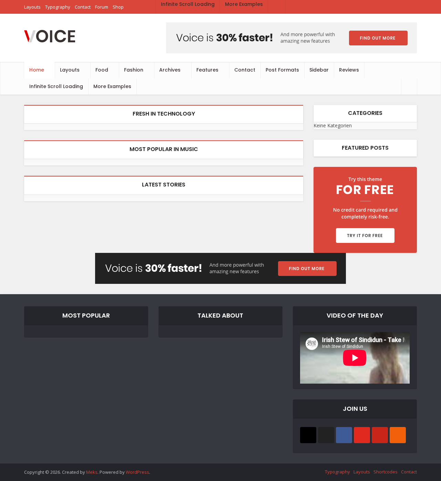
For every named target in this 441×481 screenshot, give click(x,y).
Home (36, 69)
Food (101, 69)
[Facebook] (344, 435)
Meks (92, 472)
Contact (244, 69)
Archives (170, 69)
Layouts (70, 69)
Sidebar (319, 69)
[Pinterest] (380, 435)
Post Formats (282, 69)
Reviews (349, 69)
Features (207, 69)
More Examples (112, 86)
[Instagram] (308, 435)
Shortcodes (385, 472)
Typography (337, 472)
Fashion (133, 69)
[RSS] (398, 435)
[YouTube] (362, 435)
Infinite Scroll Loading (56, 86)
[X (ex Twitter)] (326, 435)
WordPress (137, 472)
